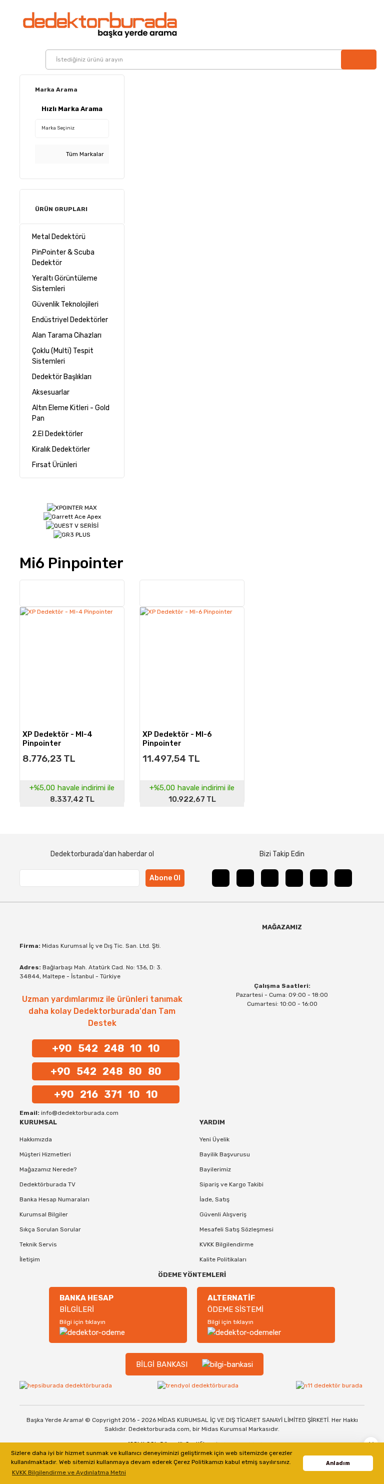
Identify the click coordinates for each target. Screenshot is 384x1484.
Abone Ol (165, 878)
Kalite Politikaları (223, 1259)
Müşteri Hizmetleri (45, 1154)
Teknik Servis (38, 1244)
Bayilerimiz (215, 1169)
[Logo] (100, 25)
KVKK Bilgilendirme (227, 1244)
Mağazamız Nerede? (48, 1169)
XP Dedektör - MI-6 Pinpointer (177, 738)
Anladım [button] (338, 1463)
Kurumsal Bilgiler (44, 1214)
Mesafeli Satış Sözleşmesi (237, 1229)
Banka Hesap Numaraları (55, 1199)
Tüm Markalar (84, 154)
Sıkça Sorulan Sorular (50, 1229)
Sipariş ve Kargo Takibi (232, 1184)
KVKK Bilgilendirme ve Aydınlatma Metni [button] (69, 1472)
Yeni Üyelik (215, 1139)
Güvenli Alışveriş (223, 1214)
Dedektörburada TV (48, 1184)
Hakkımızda (36, 1139)
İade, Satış (215, 1199)
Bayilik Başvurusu (225, 1154)
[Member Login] (355, 25)
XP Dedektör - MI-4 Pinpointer (57, 738)
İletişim (30, 1259)
